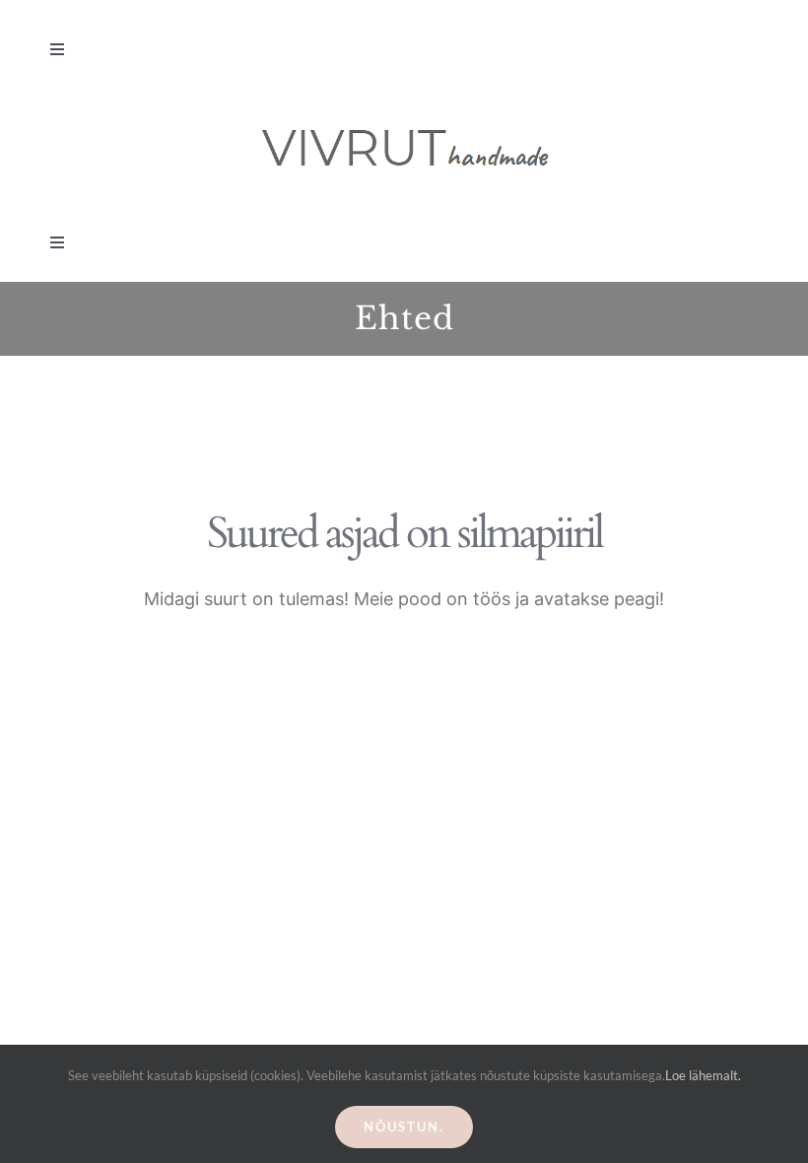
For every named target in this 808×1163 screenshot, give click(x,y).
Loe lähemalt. (703, 1075)
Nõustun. (404, 1126)
